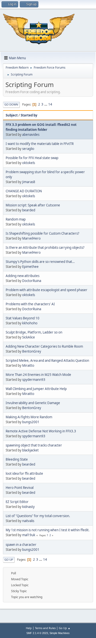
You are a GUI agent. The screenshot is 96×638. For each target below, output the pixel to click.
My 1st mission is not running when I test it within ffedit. (48, 530)
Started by (29, 115)
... (46, 104)
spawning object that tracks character (34, 445)
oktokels (28, 163)
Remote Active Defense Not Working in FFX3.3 (41, 431)
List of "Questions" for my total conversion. (38, 516)
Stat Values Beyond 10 (22, 318)
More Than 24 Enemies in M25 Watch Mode (38, 374)
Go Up (8, 559)
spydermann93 (33, 379)
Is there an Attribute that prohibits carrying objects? (45, 247)
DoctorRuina (31, 280)
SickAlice (28, 337)
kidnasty (28, 506)
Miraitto (28, 365)
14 (50, 104)
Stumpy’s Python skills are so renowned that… (40, 261)
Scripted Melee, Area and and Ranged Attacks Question (47, 360)
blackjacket (30, 450)
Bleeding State (17, 459)
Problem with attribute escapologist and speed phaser (46, 290)
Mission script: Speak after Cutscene (33, 205)
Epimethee (30, 266)
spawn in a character (21, 544)
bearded (28, 210)
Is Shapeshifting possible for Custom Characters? (42, 233)
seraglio (28, 148)
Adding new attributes (22, 276)
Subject (12, 115)
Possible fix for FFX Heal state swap (32, 158)
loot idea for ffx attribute (24, 473)
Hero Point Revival (19, 487)
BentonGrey (31, 351)
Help (29, 628)
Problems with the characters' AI (30, 304)
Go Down (11, 104)
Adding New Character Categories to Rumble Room (44, 346)
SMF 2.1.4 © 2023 (37, 633)
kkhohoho (29, 323)
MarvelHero (31, 238)
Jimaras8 (28, 182)
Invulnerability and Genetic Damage (33, 403)
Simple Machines (59, 633)
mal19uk (28, 535)
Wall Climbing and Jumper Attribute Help (36, 389)
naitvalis (28, 521)
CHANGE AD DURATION (24, 191)
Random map (16, 219)
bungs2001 (30, 422)
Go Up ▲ (64, 628)
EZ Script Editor (17, 501)
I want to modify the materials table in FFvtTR (40, 143)
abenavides (30, 134)
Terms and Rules (45, 628)
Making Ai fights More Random (29, 417)
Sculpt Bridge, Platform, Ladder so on (34, 332)
